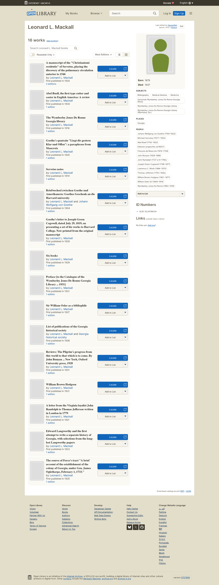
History (174, 27)
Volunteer (34, 512)
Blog (32, 522)
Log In (167, 13)
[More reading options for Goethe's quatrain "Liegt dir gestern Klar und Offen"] (125, 151)
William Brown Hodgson (61, 384)
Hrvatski (163, 532)
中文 (161, 560)
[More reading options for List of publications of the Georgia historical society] (125, 337)
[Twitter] (136, 527)
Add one (151, 225)
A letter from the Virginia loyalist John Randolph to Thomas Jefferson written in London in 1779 (69, 409)
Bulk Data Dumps (102, 515)
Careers (33, 519)
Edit (181, 26)
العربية (162, 509)
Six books (52, 255)
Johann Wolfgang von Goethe (67, 203)
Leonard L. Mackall (61, 77)
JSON (188, 491)
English (162, 519)
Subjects (66, 519)
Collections (67, 522)
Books (65, 512)
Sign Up (179, 13)
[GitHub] (142, 527)
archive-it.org (124, 578)
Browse (95, 13)
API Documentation (103, 512)
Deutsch (163, 515)
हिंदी (160, 529)
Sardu (161, 549)
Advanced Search (70, 526)
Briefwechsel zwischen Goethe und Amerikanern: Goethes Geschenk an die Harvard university (70, 194)
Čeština (162, 512)
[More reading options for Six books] (125, 263)
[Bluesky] (129, 527)
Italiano (162, 536)
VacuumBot (172, 25)
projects (67, 578)
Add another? (52, 41)
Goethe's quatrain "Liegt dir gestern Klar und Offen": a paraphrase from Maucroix (68, 144)
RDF (182, 491)
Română (163, 546)
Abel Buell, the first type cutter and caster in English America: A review (68, 95)
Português (164, 543)
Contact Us (132, 512)
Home (65, 509)
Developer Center (102, 509)
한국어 (162, 539)
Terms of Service (38, 526)
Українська (164, 556)
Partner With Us (37, 515)
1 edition (50, 107)
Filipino (162, 563)
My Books (72, 13)
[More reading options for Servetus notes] (125, 176)
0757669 (185, 577)
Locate (112, 68)
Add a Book (132, 519)
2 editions (51, 83)
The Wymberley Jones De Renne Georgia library (66, 119)
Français (163, 526)
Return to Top (68, 529)
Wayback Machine (92, 578)
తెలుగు (161, 553)
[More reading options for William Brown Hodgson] (125, 391)
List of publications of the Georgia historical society (67, 328)
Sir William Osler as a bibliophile (66, 305)
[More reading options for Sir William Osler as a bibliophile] (125, 312)
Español (163, 522)
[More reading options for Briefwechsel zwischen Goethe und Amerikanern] (125, 203)
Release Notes (134, 522)
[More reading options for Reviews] (125, 365)
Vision (33, 509)
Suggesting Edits (135, 515)
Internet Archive (74, 576)
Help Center (132, 509)
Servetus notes (54, 169)
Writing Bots (100, 519)
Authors (66, 515)
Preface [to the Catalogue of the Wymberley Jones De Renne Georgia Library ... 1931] (68, 280)
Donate (168, 3)
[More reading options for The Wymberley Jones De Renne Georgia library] (125, 126)
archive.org (107, 578)
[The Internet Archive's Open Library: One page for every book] (41, 13)
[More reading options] (182, 194)
